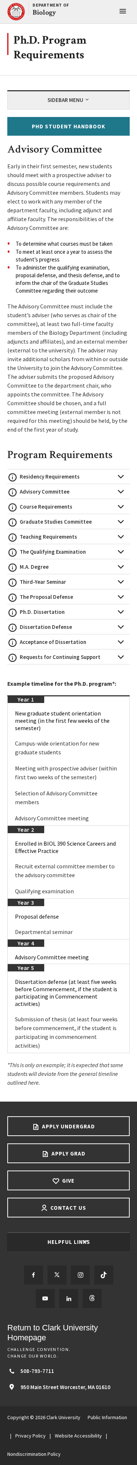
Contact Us (67, 1207)
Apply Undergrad (68, 1126)
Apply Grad (67, 1153)
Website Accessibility (78, 1435)
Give (68, 1180)
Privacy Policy (30, 1435)
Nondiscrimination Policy (34, 1454)
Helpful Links (69, 1241)
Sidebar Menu (65, 99)
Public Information (107, 1417)
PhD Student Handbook (68, 126)
